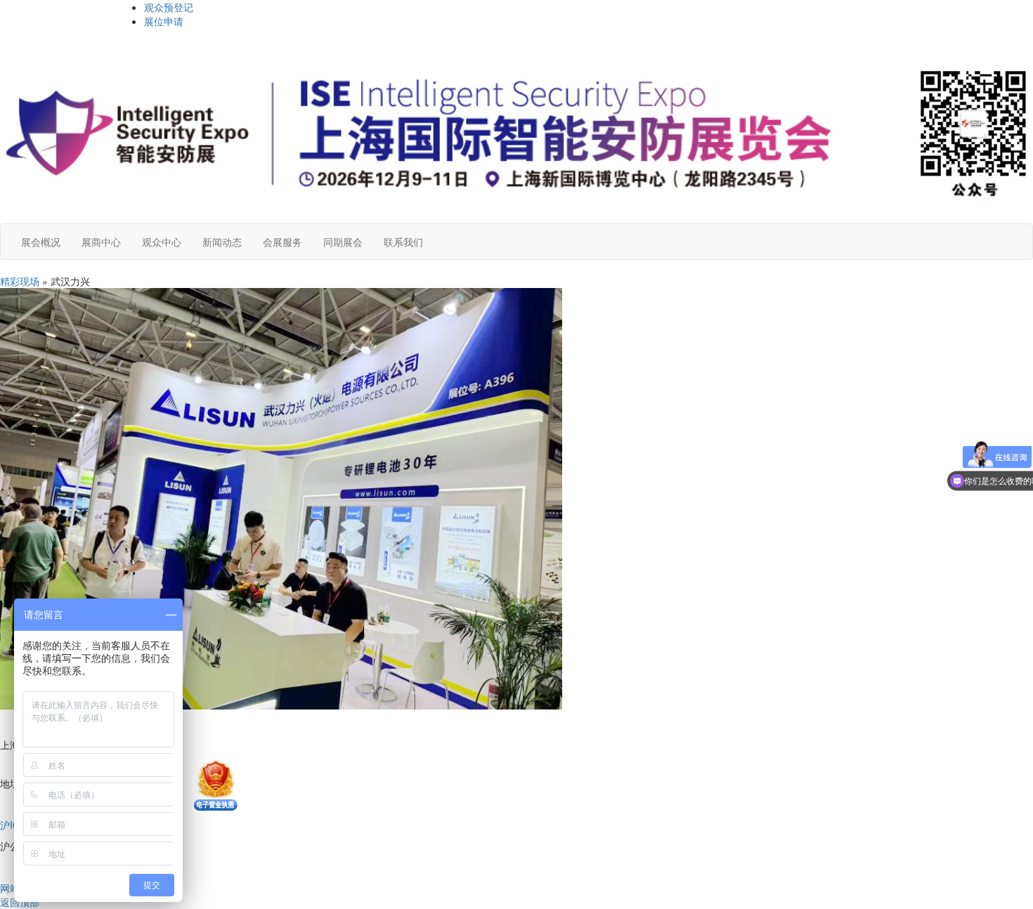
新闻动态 (222, 242)
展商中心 (101, 242)
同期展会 (343, 242)
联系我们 (403, 242)
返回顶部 (19, 902)
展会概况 (40, 242)
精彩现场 (19, 281)
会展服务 (282, 242)
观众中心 (161, 242)
